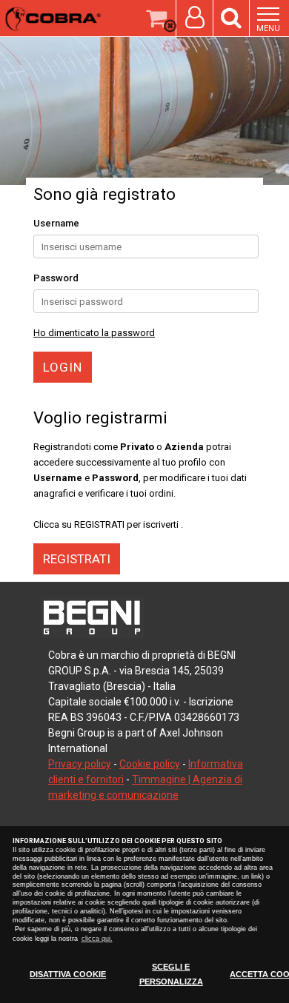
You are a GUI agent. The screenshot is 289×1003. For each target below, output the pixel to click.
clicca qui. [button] (97, 938)
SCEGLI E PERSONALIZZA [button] (171, 974)
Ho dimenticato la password (94, 332)
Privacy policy (79, 764)
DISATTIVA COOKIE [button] (68, 974)
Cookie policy (149, 764)
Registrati (76, 558)
